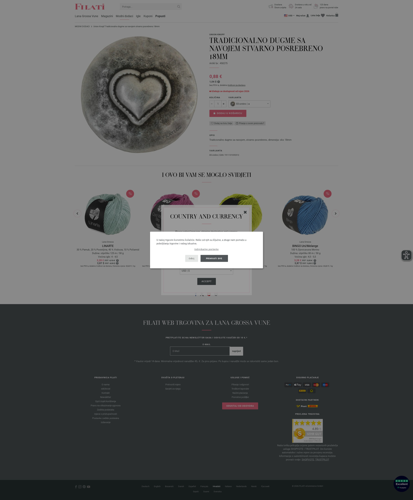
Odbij (192, 258)
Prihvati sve (214, 258)
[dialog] (206, 250)
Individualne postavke (206, 249)
